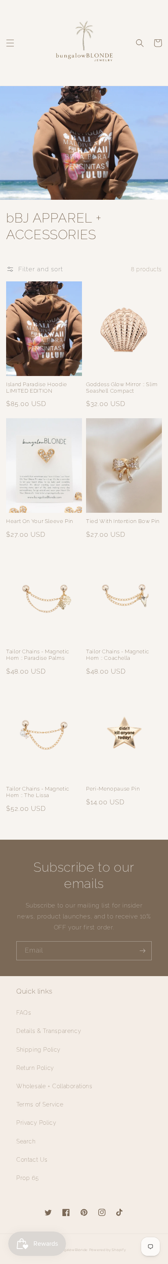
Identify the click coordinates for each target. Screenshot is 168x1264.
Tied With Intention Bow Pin (122, 521)
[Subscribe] (142, 950)
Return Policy (35, 1068)
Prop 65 (27, 1178)
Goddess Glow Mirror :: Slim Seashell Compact (122, 387)
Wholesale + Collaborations (54, 1086)
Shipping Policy (38, 1049)
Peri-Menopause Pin (112, 789)
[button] (10, 43)
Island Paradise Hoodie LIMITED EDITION (36, 387)
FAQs (23, 1012)
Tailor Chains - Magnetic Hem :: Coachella (117, 654)
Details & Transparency (48, 1031)
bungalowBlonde (72, 1250)
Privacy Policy (36, 1122)
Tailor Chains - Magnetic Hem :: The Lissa (37, 792)
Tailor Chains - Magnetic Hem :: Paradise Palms (37, 654)
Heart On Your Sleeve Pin (39, 521)
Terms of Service (40, 1104)
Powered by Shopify (107, 1250)
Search (26, 1141)
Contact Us (32, 1159)
